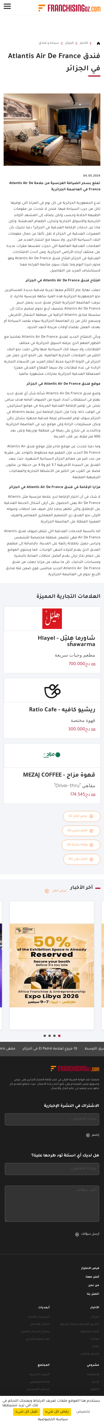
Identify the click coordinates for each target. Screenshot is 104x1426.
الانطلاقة (93, 1374)
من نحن (93, 1285)
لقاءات (94, 1339)
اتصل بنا (93, 1294)
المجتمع (44, 1365)
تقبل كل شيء (26, 1412)
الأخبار (84, 43)
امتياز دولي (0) (78, 859)
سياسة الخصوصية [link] (53, 1420)
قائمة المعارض (40, 1382)
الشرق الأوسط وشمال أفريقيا (79, 1324)
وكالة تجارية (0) (77, 845)
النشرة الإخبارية (40, 1374)
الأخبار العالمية (90, 1332)
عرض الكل (59, 891)
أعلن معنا (92, 1277)
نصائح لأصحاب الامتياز (35, 1332)
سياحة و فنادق (49, 43)
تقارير (95, 1346)
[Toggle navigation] (7, 6)
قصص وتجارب (89, 1354)
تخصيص (83, 1412)
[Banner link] (52, 28)
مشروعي (93, 1365)
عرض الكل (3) (78, 816)
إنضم (95, 1135)
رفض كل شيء (57, 1412)
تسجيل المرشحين (38, 1389)
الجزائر (69, 43)
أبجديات (44, 1307)
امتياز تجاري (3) (77, 830)
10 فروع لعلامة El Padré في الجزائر (61, 1049)
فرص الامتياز (90, 1268)
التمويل (94, 1389)
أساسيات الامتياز (39, 1317)
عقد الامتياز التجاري (38, 1339)
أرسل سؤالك (90, 1234)
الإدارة (95, 1382)
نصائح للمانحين (40, 1324)
